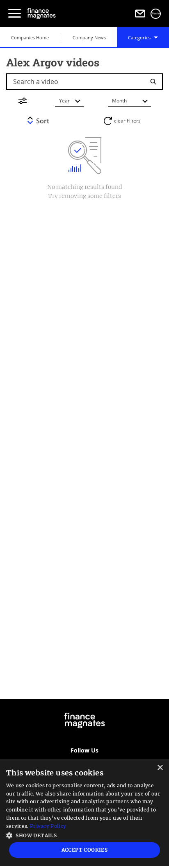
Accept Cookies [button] (85, 850)
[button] (84, 834)
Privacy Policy (48, 826)
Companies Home (30, 37)
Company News (89, 37)
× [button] (160, 768)
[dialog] (84, 812)
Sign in (156, 13)
